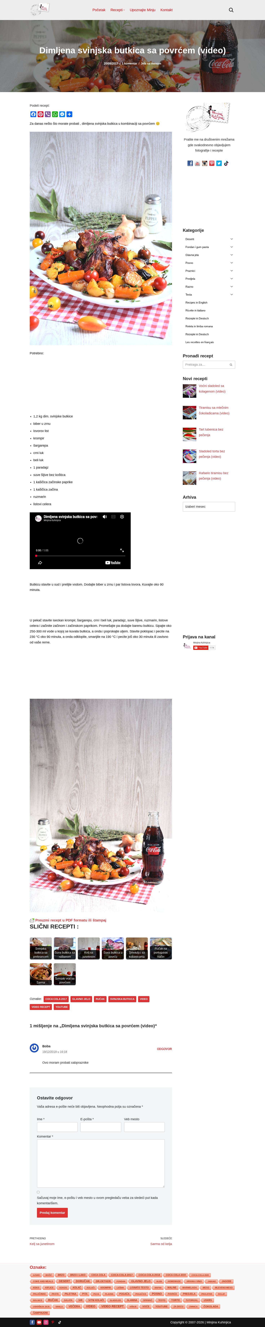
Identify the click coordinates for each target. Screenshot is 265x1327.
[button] (124, 10)
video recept (41, 1007)
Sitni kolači (96, 1300)
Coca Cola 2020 (200, 1275)
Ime (41, 1119)
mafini (158, 1287)
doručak (83, 1281)
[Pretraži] (231, 10)
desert (64, 1281)
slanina (132, 1300)
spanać (147, 1300)
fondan (121, 1281)
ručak (100, 999)
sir (80, 1300)
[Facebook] (32, 1322)
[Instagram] (45, 1322)
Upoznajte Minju (142, 10)
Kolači (91, 1287)
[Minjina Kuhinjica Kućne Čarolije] (40, 10)
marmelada (189, 1287)
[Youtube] (39, 1322)
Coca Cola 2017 (56, 999)
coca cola (98, 1274)
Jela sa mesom (151, 63)
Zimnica (193, 1306)
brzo (61, 1274)
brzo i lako (77, 1275)
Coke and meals (43, 1281)
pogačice (140, 1294)
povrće (172, 1294)
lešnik (120, 1287)
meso (206, 1287)
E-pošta (87, 1119)
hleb (159, 1281)
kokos (63, 1287)
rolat (221, 1294)
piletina (70, 1293)
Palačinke (39, 1294)
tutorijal (192, 1300)
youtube (62, 1007)
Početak (98, 10)
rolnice (37, 1300)
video (144, 999)
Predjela (189, 1293)
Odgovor (164, 1049)
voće (145, 1306)
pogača (124, 1293)
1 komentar (129, 63)
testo (161, 1300)
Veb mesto (131, 1119)
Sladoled (115, 1300)
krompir (106, 1287)
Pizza (96, 1294)
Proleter (206, 1294)
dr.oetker (103, 1281)
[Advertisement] (101, 383)
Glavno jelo (81, 999)
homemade (174, 1281)
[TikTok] (59, 1322)
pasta (55, 1294)
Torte (175, 1300)
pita (84, 1293)
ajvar (36, 1275)
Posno (157, 1293)
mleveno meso (224, 1287)
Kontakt (166, 10)
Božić (49, 1275)
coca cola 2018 (149, 1274)
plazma (109, 1294)
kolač (77, 1287)
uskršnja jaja (41, 1306)
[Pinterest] (52, 1322)
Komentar (45, 1136)
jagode (226, 1281)
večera (74, 1306)
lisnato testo (139, 1287)
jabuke (212, 1281)
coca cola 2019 (176, 1274)
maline (171, 1287)
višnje (133, 1306)
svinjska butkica (122, 999)
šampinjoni (40, 1313)
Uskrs (208, 1300)
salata (68, 1300)
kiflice (49, 1287)
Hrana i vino (194, 1281)
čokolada (211, 1306)
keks (36, 1287)
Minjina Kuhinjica (219, 1322)
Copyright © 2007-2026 (187, 1322)
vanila (59, 1306)
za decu (178, 1306)
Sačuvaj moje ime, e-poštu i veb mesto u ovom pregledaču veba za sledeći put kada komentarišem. (97, 1200)
